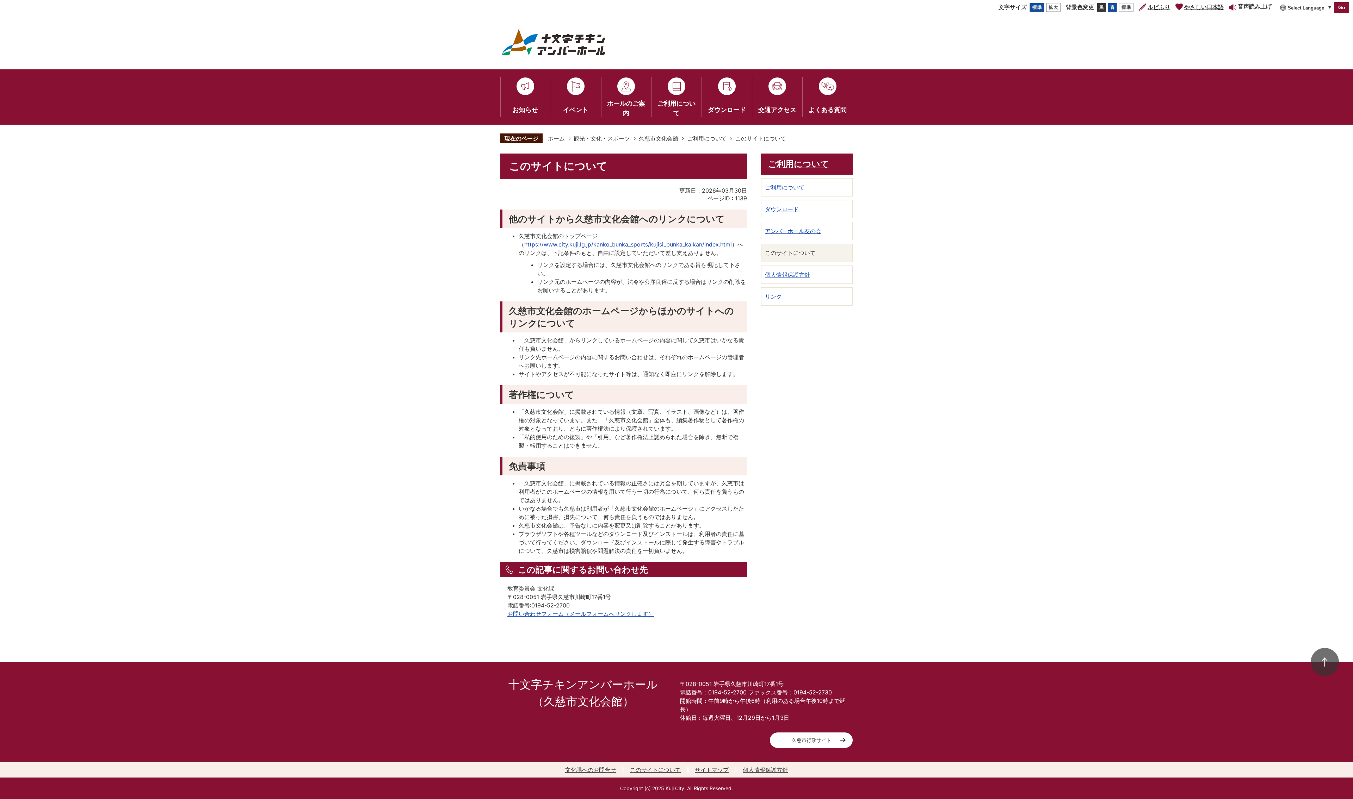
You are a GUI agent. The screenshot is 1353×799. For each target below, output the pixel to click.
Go (1341, 7)
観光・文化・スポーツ (602, 138)
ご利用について (707, 138)
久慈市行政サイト (811, 740)
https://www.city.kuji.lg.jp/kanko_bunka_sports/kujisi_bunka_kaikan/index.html (628, 244)
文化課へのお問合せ (590, 769)
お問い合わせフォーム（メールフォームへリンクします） (580, 613)
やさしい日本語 (1204, 7)
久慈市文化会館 (658, 138)
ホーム (556, 138)
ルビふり (1159, 7)
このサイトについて (655, 769)
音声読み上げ (1255, 6)
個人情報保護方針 (765, 769)
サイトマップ (712, 769)
